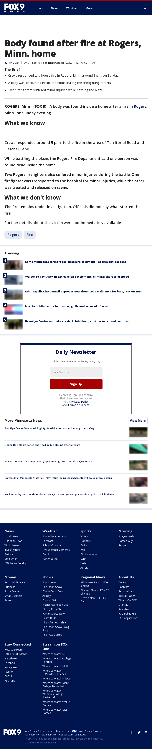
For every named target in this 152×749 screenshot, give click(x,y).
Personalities (126, 591)
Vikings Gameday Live (55, 604)
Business (9, 587)
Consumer (10, 558)
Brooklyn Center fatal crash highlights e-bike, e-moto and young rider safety (49, 428)
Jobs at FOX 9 (126, 595)
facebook (132, 732)
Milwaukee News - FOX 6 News (94, 584)
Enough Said (49, 600)
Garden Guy (125, 541)
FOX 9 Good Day (52, 591)
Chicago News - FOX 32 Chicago (94, 591)
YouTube (9, 680)
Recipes (123, 545)
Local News (11, 536)
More (89, 8)
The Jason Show (52, 587)
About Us (126, 577)
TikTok (8, 676)
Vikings (84, 536)
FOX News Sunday (15, 563)
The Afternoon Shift (54, 622)
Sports (85, 531)
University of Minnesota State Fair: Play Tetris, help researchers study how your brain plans (58, 478)
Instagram (10, 667)
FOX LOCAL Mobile (15, 654)
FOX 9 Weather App (54, 536)
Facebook (10, 663)
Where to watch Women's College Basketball (52, 694)
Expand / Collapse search (145, 8)
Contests (123, 587)
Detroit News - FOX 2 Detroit (93, 599)
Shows (47, 577)
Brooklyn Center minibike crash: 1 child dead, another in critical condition (77, 321)
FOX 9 (26, 62)
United (84, 563)
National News (13, 541)
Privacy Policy (80, 401)
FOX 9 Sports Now (53, 613)
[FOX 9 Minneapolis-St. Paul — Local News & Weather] (16, 8)
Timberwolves (88, 554)
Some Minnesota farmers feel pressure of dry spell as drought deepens (75, 262)
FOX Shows (49, 582)
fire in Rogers (134, 106)
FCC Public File (127, 613)
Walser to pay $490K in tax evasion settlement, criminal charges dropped (77, 276)
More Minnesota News (23, 420)
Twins (83, 545)
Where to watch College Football (56, 660)
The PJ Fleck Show (53, 609)
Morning (125, 531)
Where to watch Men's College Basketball (56, 684)
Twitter (8, 672)
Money (10, 577)
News (9, 531)
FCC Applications (128, 618)
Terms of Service (78, 405)
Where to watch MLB (55, 666)
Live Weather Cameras (56, 550)
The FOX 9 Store (52, 634)
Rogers (36, 62)
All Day (46, 595)
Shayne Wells (126, 536)
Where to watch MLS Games (55, 711)
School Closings (51, 545)
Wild (82, 550)
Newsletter (11, 658)
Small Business (13, 595)
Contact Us (125, 582)
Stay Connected (17, 644)
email (146, 732)
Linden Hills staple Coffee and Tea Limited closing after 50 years (42, 445)
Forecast (47, 541)
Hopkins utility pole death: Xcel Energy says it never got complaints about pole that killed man (59, 494)
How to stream (13, 649)
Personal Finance (14, 582)
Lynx (83, 558)
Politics (8, 554)
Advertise (124, 609)
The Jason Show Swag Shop (55, 628)
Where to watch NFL (54, 654)
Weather (49, 531)
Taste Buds (49, 618)
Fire (30, 234)
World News (11, 545)
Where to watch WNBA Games (56, 703)
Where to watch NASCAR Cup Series (54, 672)
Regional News (92, 577)
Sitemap (123, 604)
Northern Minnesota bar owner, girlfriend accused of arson (67, 306)
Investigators (12, 550)
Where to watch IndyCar (56, 678)
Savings (9, 600)
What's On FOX (127, 600)
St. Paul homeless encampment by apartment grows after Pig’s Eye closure (48, 461)
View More (138, 421)
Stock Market (12, 591)
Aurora (84, 567)
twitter (139, 732)
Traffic (46, 554)
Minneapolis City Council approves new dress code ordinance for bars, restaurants (83, 291)
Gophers (85, 541)
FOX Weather (50, 558)
